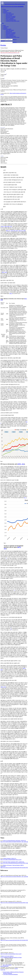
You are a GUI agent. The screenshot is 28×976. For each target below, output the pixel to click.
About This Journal (10, 13)
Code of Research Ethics (11, 19)
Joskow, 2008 (4, 226)
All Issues (5, 11)
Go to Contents (4, 957)
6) (11, 629)
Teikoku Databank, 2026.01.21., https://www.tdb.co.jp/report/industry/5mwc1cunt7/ (11, 859)
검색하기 (15, 39)
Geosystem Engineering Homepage (10, 974)
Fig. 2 (25, 497)
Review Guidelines (10, 18)
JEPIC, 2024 (21, 464)
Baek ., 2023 (9, 230)
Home (4, 9)
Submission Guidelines (10, 17)
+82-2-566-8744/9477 (7, 965)
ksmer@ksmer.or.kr (4, 966)
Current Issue (6, 10)
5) (10, 627)
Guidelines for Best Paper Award (12, 21)
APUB (16, 968)
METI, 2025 (4, 272)
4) (14, 590)
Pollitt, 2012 (9, 226)
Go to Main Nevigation (11, 957)
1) (25, 378)
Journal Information (7, 12)
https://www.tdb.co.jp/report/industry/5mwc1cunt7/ (11, 953)
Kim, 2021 (16, 230)
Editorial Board (9, 15)
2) (8, 389)
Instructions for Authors (10, 16)
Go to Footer (19, 957)
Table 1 (10, 293)
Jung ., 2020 (22, 230)
